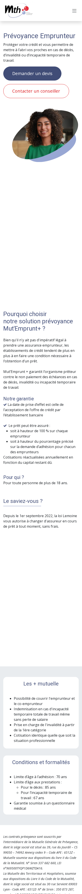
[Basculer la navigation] (74, 10)
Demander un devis (32, 73)
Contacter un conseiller (36, 91)
